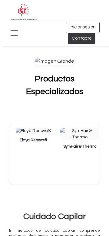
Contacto (81, 38)
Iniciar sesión (83, 27)
